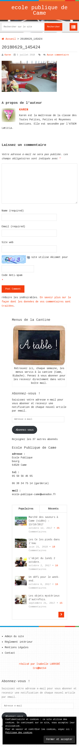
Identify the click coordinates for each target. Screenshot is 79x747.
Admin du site (14, 636)
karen (23, 109)
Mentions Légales (16, 647)
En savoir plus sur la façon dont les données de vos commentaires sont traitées (36, 301)
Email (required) (13, 226)
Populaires (26, 508)
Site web (7, 242)
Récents (53, 508)
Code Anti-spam (12, 275)
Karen (8, 55)
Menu (73, 27)
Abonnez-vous (24, 429)
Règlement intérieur (19, 641)
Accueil (10, 38)
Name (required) (13, 210)
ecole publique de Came (39, 10)
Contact (10, 652)
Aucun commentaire (58, 55)
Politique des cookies (18, 732)
